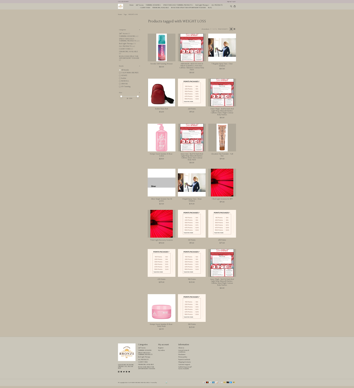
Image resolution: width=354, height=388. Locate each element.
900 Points (192, 279)
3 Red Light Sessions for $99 (222, 199)
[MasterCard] (207, 382)
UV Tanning (125, 86)
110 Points (191, 240)
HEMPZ (124, 75)
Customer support (184, 364)
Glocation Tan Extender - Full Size (222, 155)
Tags (125, 14)
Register (161, 348)
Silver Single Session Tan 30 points (161, 200)
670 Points (161, 279)
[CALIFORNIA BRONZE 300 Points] (192, 308)
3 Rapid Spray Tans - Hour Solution (192, 200)
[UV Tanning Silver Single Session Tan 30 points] (161, 182)
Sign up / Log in (231, 1)
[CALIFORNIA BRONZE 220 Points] (192, 92)
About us (181, 348)
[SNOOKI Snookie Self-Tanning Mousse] (161, 47)
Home (131, 5)
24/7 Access (140, 5)
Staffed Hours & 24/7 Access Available (185, 367)
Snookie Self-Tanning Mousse (161, 64)
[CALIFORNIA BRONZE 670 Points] (161, 263)
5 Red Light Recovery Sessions (161, 240)
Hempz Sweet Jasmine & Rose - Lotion (161, 155)
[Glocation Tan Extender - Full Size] (222, 137)
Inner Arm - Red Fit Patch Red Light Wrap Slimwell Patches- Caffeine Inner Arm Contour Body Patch (192, 157)
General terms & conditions (183, 351)
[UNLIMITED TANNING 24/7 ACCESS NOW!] (183, 383)
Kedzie (123, 78)
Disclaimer (181, 354)
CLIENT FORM (145, 7)
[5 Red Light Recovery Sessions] (161, 224)
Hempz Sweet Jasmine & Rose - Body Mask (161, 325)
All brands (125, 70)
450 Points (222, 240)
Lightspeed (160, 382)
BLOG (210, 7)
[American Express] (213, 382)
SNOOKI (124, 84)
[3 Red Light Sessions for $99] (222, 182)
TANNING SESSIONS (127, 36)
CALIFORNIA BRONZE (130, 73)
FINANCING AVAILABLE (160, 7)
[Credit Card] (204, 382)
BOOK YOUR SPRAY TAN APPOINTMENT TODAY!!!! (188, 7)
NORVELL (125, 81)
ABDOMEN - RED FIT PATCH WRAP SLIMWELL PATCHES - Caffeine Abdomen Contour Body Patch (191, 67)
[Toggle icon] (231, 6)
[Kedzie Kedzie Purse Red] (161, 92)
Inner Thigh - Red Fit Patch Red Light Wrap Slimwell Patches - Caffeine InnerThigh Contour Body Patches (222, 282)
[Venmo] (231, 382)
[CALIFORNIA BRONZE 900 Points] (192, 263)
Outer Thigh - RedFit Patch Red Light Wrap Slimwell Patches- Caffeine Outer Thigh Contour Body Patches (222, 112)
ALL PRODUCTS (217, 5)
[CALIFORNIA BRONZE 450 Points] (222, 224)
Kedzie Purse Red (161, 109)
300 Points (192, 324)
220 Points (192, 109)
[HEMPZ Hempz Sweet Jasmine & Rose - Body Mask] (161, 308)
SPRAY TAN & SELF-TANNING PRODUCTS (127, 40)
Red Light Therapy (126, 44)
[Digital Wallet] (220, 382)
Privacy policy (182, 357)
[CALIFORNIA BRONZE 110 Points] (192, 224)
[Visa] (210, 382)
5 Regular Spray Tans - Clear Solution (222, 65)
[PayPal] (224, 382)
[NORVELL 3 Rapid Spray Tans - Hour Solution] (192, 182)
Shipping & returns (184, 362)
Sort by (214, 29)
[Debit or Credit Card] (228, 382)
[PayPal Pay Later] (234, 382)
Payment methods (184, 359)
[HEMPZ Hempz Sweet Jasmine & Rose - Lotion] (161, 137)
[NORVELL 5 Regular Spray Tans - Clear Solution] (222, 47)
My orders (161, 350)
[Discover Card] (216, 382)
